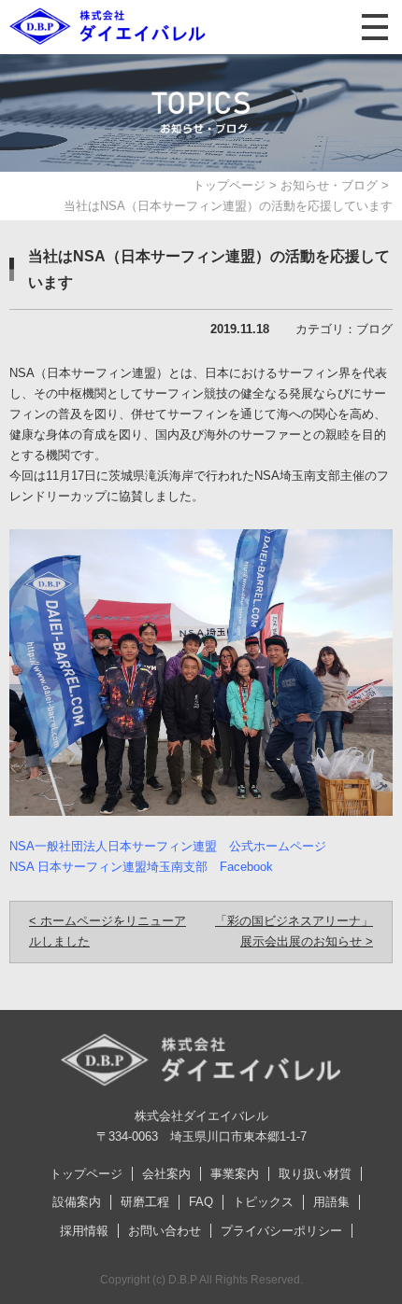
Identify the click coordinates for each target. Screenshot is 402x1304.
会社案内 (166, 1174)
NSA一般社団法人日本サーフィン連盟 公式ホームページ (167, 846)
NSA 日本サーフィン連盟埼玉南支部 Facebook (141, 867)
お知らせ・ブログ (329, 185)
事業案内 (234, 1174)
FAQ (201, 1202)
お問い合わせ (164, 1231)
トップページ (229, 185)
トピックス (263, 1202)
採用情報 (84, 1231)
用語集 (331, 1202)
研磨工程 (145, 1202)
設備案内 (76, 1202)
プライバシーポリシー (281, 1231)
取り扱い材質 (315, 1174)
